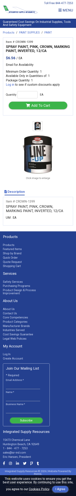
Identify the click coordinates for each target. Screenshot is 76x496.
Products (8, 32)
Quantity (11, 94)
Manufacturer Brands (16, 326)
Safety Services (13, 281)
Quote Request (12, 261)
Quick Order (10, 257)
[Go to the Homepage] (20, 14)
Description (16, 192)
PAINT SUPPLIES (29, 32)
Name (10, 392)
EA (41, 94)
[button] (63, 10)
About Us (9, 309)
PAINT (48, 32)
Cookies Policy (39, 489)
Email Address (15, 380)
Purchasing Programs (16, 285)
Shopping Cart (12, 266)
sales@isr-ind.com (14, 452)
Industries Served (14, 330)
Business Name (15, 404)
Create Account (13, 358)
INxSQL (38, 473)
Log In (7, 354)
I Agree (60, 489)
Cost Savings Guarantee (18, 334)
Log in (10, 84)
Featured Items (12, 249)
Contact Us (10, 313)
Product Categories (15, 321)
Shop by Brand (12, 253)
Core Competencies (15, 317)
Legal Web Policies (15, 338)
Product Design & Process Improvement (19, 292)
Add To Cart (40, 105)
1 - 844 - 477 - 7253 (15, 448)
